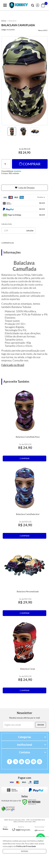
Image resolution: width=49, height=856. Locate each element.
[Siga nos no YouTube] (21, 761)
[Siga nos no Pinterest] (33, 761)
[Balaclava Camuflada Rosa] (24, 426)
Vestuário (12, 21)
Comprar (31, 164)
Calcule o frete (6, 224)
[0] (43, 5)
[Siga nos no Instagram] (27, 761)
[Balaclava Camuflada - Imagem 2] (23, 131)
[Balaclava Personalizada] (24, 581)
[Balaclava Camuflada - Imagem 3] (35, 131)
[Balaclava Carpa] (24, 658)
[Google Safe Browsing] (8, 808)
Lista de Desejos (27, 187)
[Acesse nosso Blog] (39, 761)
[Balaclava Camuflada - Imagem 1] (12, 131)
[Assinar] (40, 725)
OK (29, 230)
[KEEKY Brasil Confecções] (18, 5)
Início (3, 21)
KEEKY (45, 30)
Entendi (24, 851)
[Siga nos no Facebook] (9, 761)
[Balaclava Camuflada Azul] (24, 503)
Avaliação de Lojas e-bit (11, 800)
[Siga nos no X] (15, 761)
